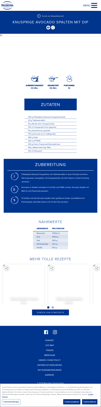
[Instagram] (55, 332)
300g (30, 117)
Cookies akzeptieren (72, 402)
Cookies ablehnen (89, 402)
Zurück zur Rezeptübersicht (53, 16)
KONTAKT (49, 340)
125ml (30, 127)
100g (30, 147)
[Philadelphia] (7, 5)
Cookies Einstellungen (11, 402)
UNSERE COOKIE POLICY (50, 360)
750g (30, 134)
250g (30, 144)
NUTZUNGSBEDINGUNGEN (49, 370)
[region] (50, 395)
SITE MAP (49, 345)
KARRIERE (49, 375)
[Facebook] (46, 332)
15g (29, 130)
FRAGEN (49, 350)
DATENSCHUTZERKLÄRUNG (49, 365)
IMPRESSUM (49, 355)
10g (29, 124)
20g (30, 120)
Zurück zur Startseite (50, 312)
